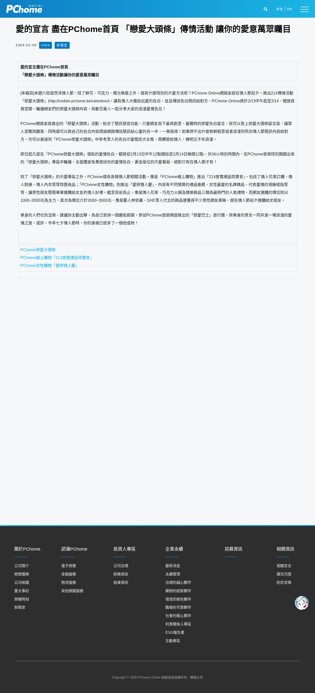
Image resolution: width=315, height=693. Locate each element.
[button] (266, 9)
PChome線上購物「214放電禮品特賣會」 (57, 258)
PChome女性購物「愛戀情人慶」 (49, 265)
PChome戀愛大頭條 (38, 250)
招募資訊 (233, 549)
